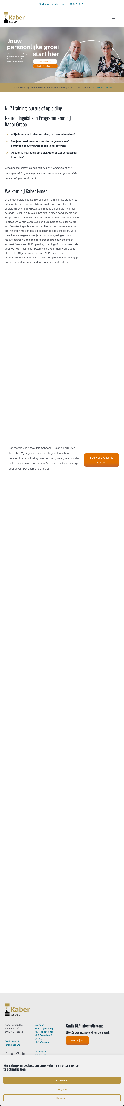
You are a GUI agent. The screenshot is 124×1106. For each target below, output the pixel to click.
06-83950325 (77, 4)
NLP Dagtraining (44, 1028)
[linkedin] (23, 1053)
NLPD (109, 87)
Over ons (39, 1025)
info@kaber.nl (12, 1044)
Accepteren (62, 1080)
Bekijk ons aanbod (45, 61)
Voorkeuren (62, 1098)
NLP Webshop (42, 1042)
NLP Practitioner (44, 1031)
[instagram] (12, 1053)
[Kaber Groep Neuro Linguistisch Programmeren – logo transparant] (14, 13)
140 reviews (97, 87)
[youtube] (17, 1053)
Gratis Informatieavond (52, 4)
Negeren (62, 1089)
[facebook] (6, 1053)
